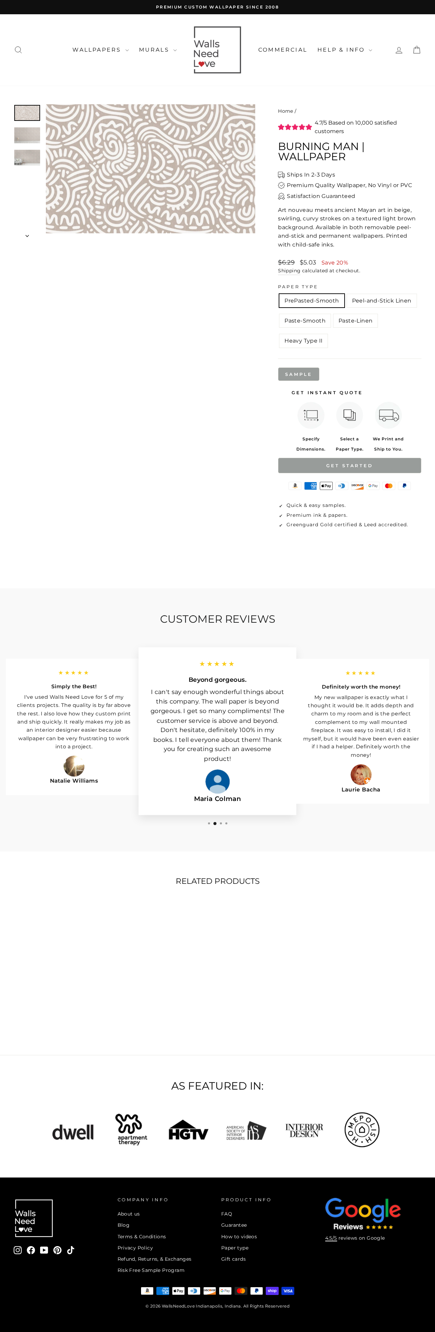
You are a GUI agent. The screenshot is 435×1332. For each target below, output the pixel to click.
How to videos (239, 1236)
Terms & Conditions (142, 1236)
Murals (155, 50)
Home (285, 111)
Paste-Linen (355, 320)
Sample (298, 374)
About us (129, 1214)
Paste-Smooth (305, 320)
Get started (349, 465)
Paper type (234, 1248)
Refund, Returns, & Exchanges (155, 1259)
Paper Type (298, 286)
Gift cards (233, 1259)
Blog (124, 1225)
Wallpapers (97, 50)
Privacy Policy (135, 1248)
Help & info (342, 50)
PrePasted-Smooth (311, 300)
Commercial (282, 50)
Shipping (289, 270)
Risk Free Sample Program (151, 1270)
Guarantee (234, 1225)
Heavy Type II (303, 340)
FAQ (226, 1214)
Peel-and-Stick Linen (382, 300)
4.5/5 (331, 1238)
